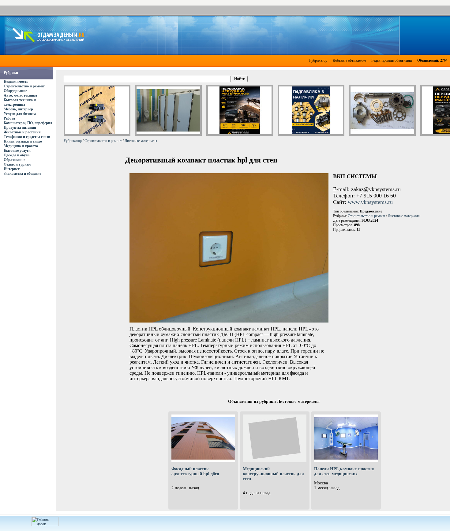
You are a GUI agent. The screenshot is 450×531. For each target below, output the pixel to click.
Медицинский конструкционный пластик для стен (273, 474)
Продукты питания (20, 127)
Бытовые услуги (17, 150)
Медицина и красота (21, 146)
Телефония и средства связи (27, 137)
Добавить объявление (349, 60)
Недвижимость (16, 81)
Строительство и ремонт (24, 86)
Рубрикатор (318, 60)
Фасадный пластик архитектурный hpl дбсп (195, 471)
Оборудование (15, 91)
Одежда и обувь (16, 155)
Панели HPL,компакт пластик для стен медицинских (344, 471)
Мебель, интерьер (18, 109)
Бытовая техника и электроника (20, 102)
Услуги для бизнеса (20, 114)
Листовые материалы (141, 141)
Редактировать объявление (391, 60)
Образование (14, 160)
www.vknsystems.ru (370, 202)
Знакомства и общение (22, 173)
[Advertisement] (268, 35)
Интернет (12, 169)
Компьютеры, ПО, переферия (28, 123)
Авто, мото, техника (20, 95)
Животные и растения (22, 132)
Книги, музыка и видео (23, 141)
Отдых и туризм (17, 164)
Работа (9, 118)
